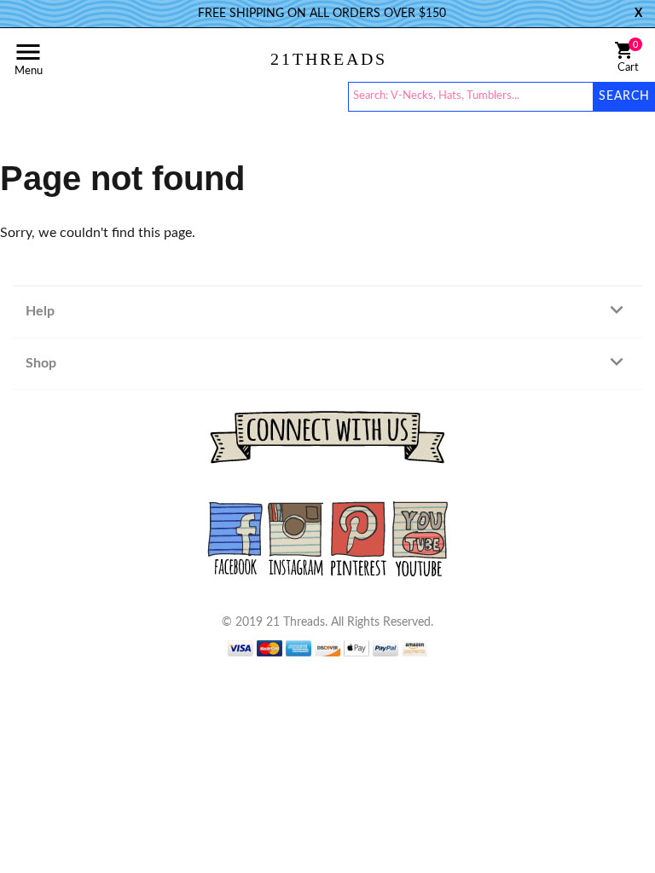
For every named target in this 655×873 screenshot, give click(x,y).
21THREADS (328, 58)
